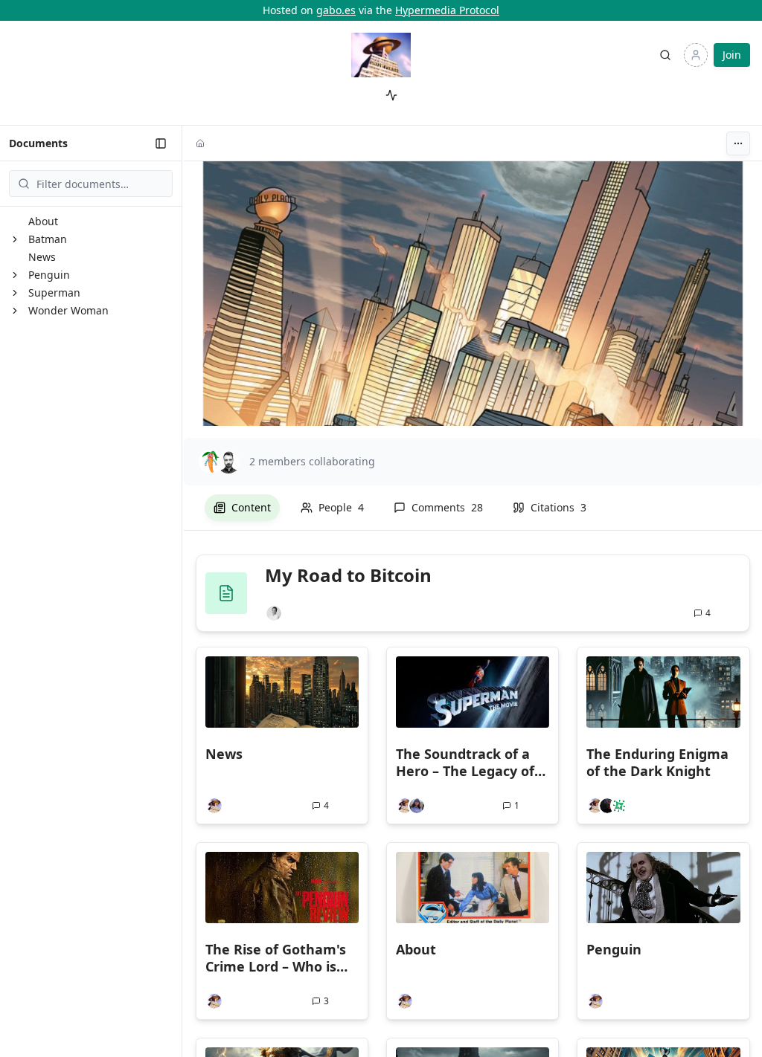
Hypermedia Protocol (447, 10)
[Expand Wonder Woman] (15, 311)
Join (732, 55)
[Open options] (738, 143)
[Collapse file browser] (161, 143)
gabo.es (336, 10)
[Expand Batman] (15, 239)
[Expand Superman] (15, 293)
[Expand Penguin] (15, 275)
